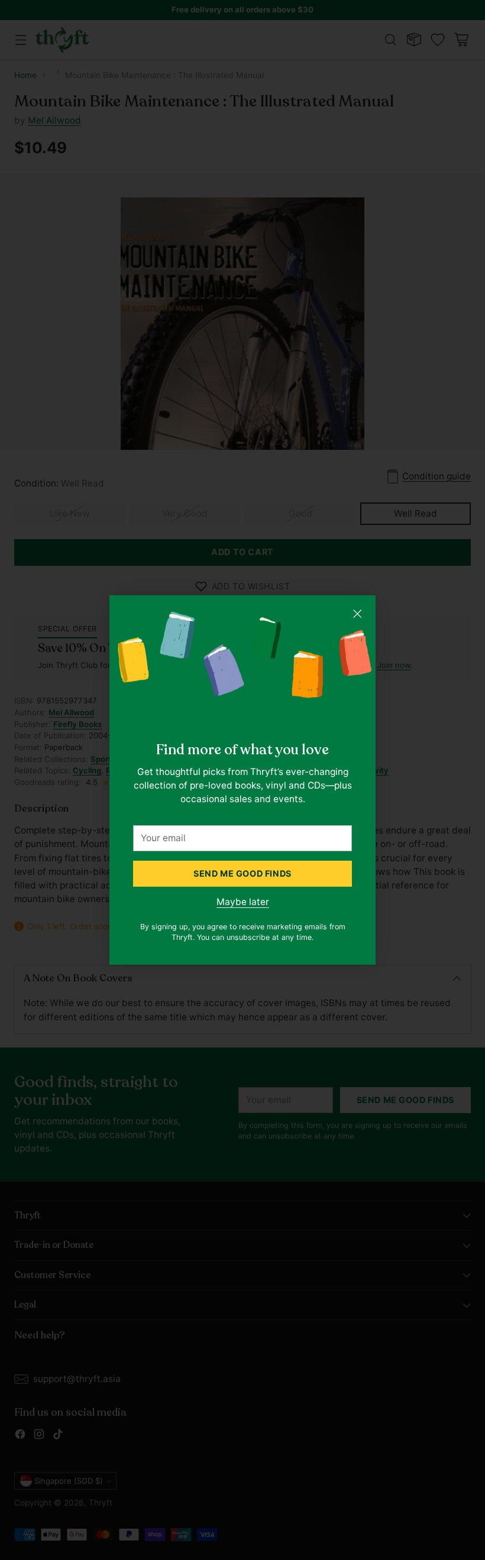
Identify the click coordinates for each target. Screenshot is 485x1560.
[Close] (357, 613)
